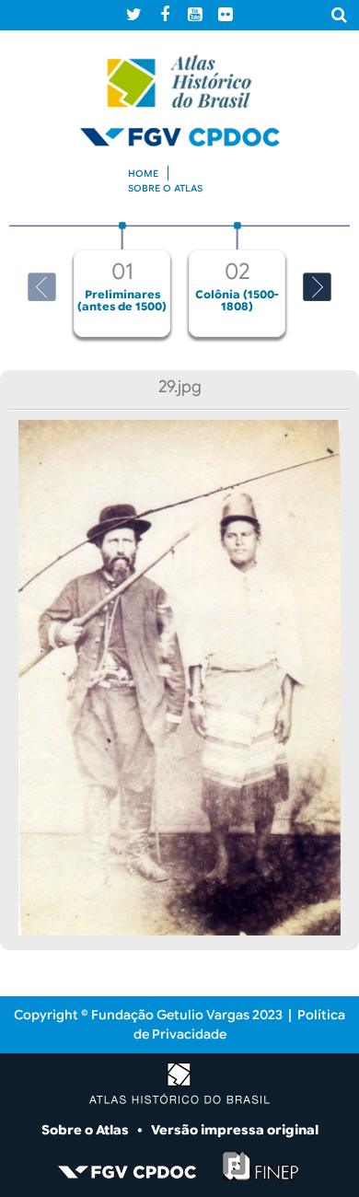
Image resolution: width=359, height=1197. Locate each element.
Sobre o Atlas (86, 1129)
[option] (122, 279)
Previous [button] (42, 287)
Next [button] (317, 287)
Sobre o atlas (165, 188)
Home (143, 174)
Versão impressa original (234, 1129)
